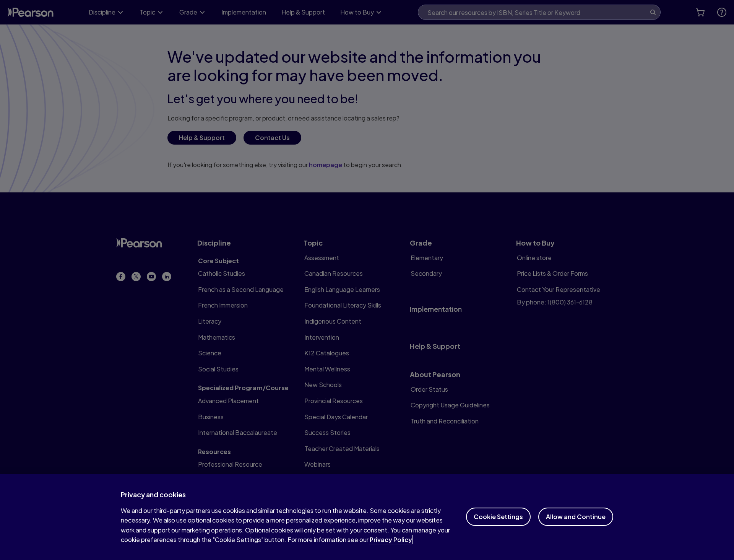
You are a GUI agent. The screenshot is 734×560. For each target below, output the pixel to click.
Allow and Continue (576, 517)
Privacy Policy (391, 540)
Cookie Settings (498, 517)
